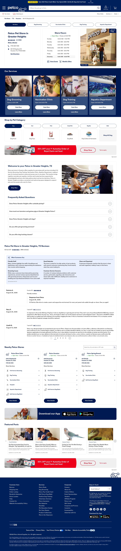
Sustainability (69, 510)
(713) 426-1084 (15, 46)
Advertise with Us (70, 512)
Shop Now (14, 188)
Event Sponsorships (71, 494)
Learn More (18, 112)
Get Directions (15, 54)
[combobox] (100, 347)
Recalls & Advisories (15, 494)
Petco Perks (42, 487)
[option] (19, 95)
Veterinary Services (45, 499)
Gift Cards (68, 503)
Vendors (67, 496)
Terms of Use (100, 502)
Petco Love (68, 501)
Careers (67, 487)
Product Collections (45, 512)
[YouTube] (104, 509)
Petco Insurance (44, 501)
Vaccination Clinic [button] (60, 24)
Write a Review (12, 42)
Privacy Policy (40, 530)
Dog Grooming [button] (38, 24)
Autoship (42, 506)
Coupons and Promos (71, 506)
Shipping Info (13, 489)
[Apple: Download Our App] (94, 516)
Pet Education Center (46, 508)
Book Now (18, 107)
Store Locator (13, 496)
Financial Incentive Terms (97, 503)
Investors (67, 508)
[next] (70, 338)
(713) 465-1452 (85, 363)
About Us (67, 489)
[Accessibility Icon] (92, 530)
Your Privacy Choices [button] (53, 530)
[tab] (60, 203)
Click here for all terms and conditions (67, 544)
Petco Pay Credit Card (46, 492)
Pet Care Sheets (44, 510)
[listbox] (60, 95)
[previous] (51, 338)
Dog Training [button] (83, 24)
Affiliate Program (70, 499)
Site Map (68, 530)
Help (11, 499)
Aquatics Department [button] (106, 24)
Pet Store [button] (15, 24)
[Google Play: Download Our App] (105, 516)
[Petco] (16, 8)
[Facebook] (90, 509)
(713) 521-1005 (9, 363)
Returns (11, 487)
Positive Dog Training (45, 496)
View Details (13, 400)
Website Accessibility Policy (18, 503)
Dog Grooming (43, 489)
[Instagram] (101, 509)
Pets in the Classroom (46, 515)
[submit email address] (109, 489)
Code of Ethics (69, 492)
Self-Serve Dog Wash (45, 494)
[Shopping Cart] (115, 8)
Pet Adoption (43, 503)
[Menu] (4, 8)
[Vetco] (13, 525)
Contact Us (13, 501)
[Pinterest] (97, 509)
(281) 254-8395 (48, 363)
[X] (94, 509)
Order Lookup (13, 492)
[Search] (98, 8)
